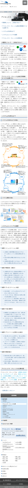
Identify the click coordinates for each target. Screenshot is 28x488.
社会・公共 (5, 458)
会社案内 (4, 473)
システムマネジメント (8, 444)
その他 (4, 462)
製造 (16, 460)
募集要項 (4, 411)
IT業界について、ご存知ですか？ (11, 22)
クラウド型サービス (19, 447)
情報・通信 (17, 456)
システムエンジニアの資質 (9, 34)
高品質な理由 (5, 468)
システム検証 (18, 444)
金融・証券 (5, 456)
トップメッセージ (6, 402)
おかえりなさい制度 (8, 423)
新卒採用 (10, 11)
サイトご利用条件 (7, 484)
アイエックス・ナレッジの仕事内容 (12, 38)
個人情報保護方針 (7, 480)
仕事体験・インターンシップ (9, 414)
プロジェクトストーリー (8, 408)
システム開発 (18, 442)
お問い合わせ (14, 6)
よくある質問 (5, 416)
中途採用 (5, 420)
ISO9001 (21, 484)
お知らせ (4, 476)
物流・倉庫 (5, 460)
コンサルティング (7, 442)
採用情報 (5, 11)
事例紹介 (4, 454)
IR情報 (3, 471)
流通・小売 (17, 458)
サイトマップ (5, 6)
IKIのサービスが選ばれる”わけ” (9, 466)
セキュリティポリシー (21, 480)
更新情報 (4, 400)
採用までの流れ (6, 413)
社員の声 (4, 406)
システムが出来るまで (8, 31)
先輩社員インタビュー (7, 405)
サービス (4, 440)
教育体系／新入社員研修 (8, 409)
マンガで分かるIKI (6, 417)
